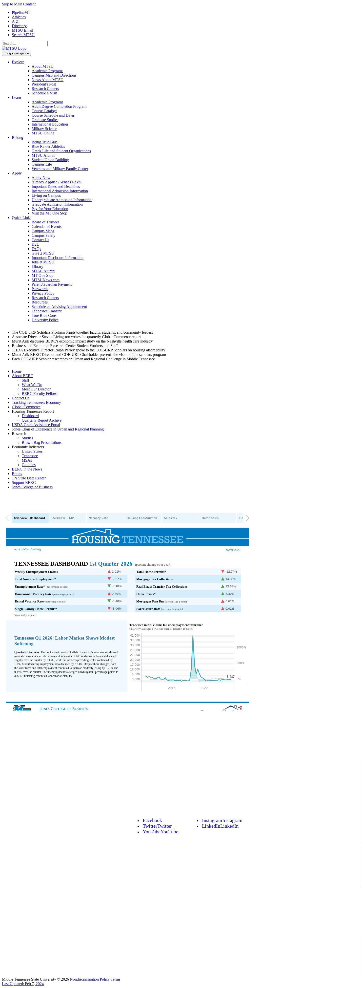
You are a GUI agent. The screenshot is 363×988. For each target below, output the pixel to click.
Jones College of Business (32, 487)
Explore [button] (18, 62)
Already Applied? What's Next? (56, 182)
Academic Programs (47, 71)
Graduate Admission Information (57, 204)
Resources (40, 302)
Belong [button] (17, 137)
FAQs (36, 249)
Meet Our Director (36, 389)
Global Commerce (26, 407)
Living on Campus (46, 195)
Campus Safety (43, 235)
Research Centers (45, 88)
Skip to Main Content (19, 4)
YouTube (160, 831)
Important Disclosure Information (57, 258)
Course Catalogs (44, 111)
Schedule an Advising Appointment (59, 306)
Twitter (157, 826)
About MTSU (43, 66)
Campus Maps (43, 231)
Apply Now (41, 177)
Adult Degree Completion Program (59, 106)
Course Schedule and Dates (53, 115)
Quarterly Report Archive (41, 420)
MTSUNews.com (46, 280)
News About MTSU (47, 80)
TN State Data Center (29, 478)
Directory (19, 26)
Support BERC (24, 482)
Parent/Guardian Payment (52, 284)
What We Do (32, 385)
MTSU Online (43, 133)
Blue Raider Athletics (48, 146)
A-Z (15, 21)
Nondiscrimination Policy (90, 979)
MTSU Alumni (43, 155)
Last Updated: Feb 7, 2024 (23, 984)
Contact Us (40, 240)
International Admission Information (60, 191)
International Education (50, 124)
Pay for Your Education (50, 209)
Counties (29, 465)
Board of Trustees (45, 222)
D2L (35, 244)
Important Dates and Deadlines (56, 186)
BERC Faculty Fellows (40, 393)
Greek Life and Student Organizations (61, 151)
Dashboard (30, 416)
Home (16, 371)
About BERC (22, 376)
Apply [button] (17, 173)
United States (32, 451)
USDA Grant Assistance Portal (36, 425)
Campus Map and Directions (54, 75)
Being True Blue (45, 142)
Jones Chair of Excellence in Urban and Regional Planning (58, 429)
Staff (25, 380)
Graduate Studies (45, 120)
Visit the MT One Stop (49, 213)
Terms (115, 979)
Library (37, 266)
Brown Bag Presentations (41, 442)
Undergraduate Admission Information (62, 200)
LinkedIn (220, 826)
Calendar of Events (46, 226)
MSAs (27, 460)
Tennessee (30, 456)
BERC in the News (27, 469)
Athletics (19, 17)
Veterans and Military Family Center (60, 169)
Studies (27, 438)
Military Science (44, 129)
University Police (45, 320)
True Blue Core (44, 315)
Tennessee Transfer (46, 311)
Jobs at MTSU (43, 262)
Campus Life (42, 164)
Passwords (40, 289)
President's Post (44, 84)
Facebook (152, 820)
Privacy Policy (43, 293)
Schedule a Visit (44, 93)
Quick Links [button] (21, 217)
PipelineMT (21, 12)
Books (17, 474)
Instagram (222, 820)
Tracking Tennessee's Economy (36, 402)
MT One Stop (42, 275)
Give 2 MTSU (43, 253)
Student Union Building (50, 160)
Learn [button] (16, 97)
